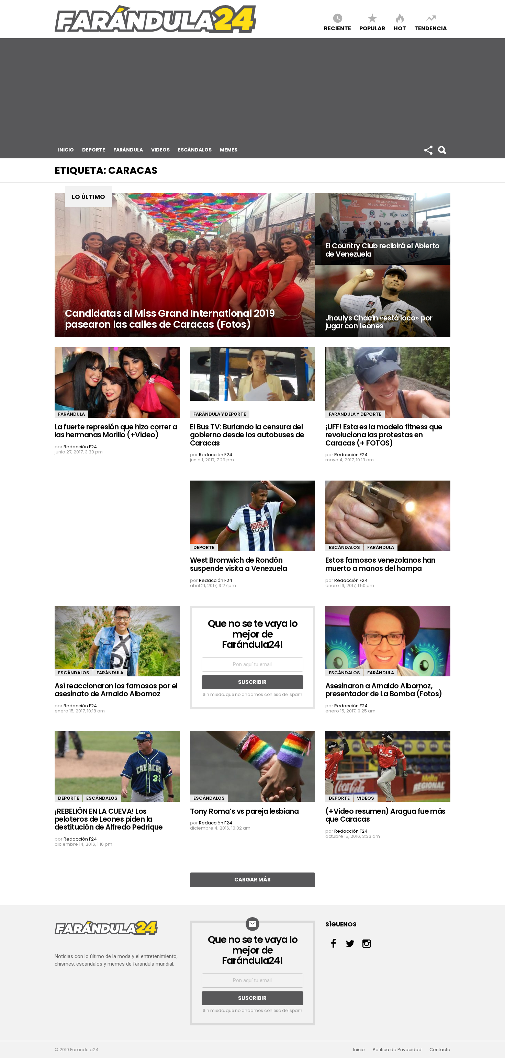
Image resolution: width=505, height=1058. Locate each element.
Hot (400, 28)
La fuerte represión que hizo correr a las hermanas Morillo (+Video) (116, 431)
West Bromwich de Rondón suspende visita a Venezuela (238, 564)
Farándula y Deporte (219, 414)
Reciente (337, 28)
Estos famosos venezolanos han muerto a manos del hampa (380, 564)
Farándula (128, 149)
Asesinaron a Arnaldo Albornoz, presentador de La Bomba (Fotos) (383, 690)
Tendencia (430, 28)
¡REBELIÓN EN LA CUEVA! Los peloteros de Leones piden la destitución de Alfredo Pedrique (109, 819)
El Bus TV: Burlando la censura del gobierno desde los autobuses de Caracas (247, 435)
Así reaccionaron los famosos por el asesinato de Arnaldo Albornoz (116, 690)
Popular (372, 28)
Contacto (439, 1050)
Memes (228, 149)
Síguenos (428, 149)
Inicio (66, 149)
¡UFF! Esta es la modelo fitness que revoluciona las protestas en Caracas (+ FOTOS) (383, 435)
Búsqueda (442, 149)
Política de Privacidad (397, 1050)
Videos (160, 149)
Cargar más (252, 879)
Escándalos (195, 149)
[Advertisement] (252, 90)
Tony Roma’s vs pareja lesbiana (244, 811)
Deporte (93, 149)
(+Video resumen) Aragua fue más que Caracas (385, 815)
